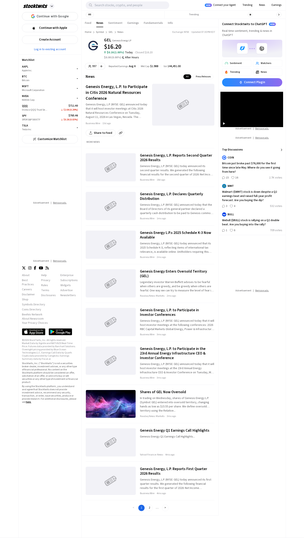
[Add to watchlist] (101, 66)
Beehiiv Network (32, 314)
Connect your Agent (221, 5)
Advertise (66, 290)
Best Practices (28, 282)
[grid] (50, 98)
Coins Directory (31, 309)
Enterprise (67, 275)
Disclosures (48, 295)
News (262, 5)
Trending (247, 5)
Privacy (45, 280)
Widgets (65, 285)
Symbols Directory (33, 304)
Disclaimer (28, 294)
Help (44, 275)
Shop (25, 299)
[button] (51, 6)
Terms (45, 290)
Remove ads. (60, 203)
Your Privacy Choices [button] (35, 323)
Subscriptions (69, 280)
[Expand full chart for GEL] (196, 44)
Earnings (276, 5)
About (25, 275)
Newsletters (68, 295)
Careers (27, 289)
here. (28, 402)
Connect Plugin (254, 82)
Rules (44, 285)
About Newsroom (33, 319)
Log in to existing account (50, 49)
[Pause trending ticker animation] (250, 14)
